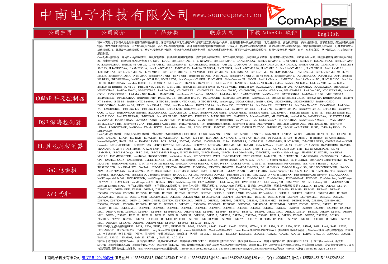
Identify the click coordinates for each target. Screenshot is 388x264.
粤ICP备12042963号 (97, 258)
